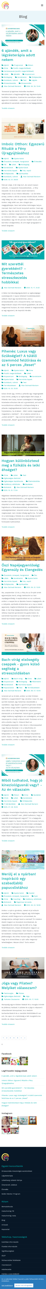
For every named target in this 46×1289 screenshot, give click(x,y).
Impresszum (6, 1265)
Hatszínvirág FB (8, 1211)
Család (31, 893)
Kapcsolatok (9, 688)
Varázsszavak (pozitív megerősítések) (19, 71)
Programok (18, 65)
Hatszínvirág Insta (9, 1216)
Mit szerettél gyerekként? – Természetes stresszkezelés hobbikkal (14, 273)
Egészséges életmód (12, 478)
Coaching (16, 899)
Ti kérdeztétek (10, 804)
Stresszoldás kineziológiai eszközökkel (17, 1171)
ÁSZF (4, 1256)
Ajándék (17, 74)
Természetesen (10, 385)
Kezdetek (29, 484)
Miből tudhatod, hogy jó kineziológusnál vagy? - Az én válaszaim (22, 784)
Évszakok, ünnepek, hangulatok (16, 162)
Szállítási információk (10, 1242)
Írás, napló (26, 171)
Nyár (36, 896)
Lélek (6, 74)
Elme (6, 68)
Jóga (27, 996)
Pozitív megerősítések (22, 68)
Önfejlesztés (36, 77)
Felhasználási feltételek (11, 1260)
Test (24, 80)
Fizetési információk (9, 1247)
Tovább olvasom (8, 108)
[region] (23, 1282)
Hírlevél (5, 1225)
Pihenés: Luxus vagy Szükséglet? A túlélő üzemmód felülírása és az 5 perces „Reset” (22, 1096)
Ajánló (6, 65)
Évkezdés (38, 162)
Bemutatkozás (7, 1207)
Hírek (6, 798)
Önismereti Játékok (9, 1185)
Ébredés (5, 1189)
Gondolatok (22, 77)
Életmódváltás (34, 481)
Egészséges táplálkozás (13, 481)
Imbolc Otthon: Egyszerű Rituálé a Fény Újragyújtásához (23, 148)
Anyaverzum (30, 74)
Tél (5, 165)
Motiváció (7, 487)
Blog (3, 1220)
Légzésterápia (7, 1176)
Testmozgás (8, 993)
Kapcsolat (6, 1229)
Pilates (21, 993)
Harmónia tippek (10, 171)
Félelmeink (36, 682)
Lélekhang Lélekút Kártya (12, 1180)
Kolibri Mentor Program (11, 1194)
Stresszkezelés (10, 83)
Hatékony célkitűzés (12, 484)
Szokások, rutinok (11, 80)
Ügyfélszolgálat (8, 1251)
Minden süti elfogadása (23, 1285)
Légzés (34, 80)
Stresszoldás (26, 83)
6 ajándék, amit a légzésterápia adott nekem (18, 55)
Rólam (30, 65)
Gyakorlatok (19, 159)
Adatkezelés (6, 1269)
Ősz (35, 575)
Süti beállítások (7, 1285)
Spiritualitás (23, 174)
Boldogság (8, 77)
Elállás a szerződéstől (10, 1274)
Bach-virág (18, 679)
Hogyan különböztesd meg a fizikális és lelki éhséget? (21, 465)
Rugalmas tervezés (24, 902)
